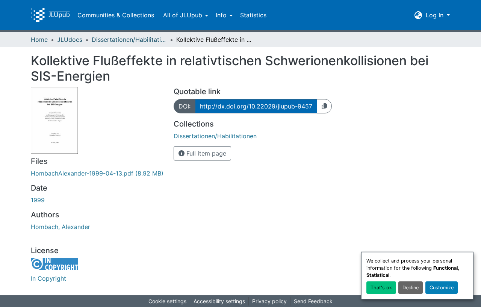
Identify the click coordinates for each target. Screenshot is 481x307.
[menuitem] (185, 15)
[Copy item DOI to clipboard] (324, 106)
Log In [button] (435, 15)
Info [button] (221, 15)
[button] (50, 15)
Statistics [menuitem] (253, 15)
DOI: (184, 106)
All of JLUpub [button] (182, 15)
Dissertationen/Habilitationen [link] (129, 39)
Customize (442, 287)
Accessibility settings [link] (219, 301)
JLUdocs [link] (69, 39)
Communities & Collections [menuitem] (115, 15)
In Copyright (48, 278)
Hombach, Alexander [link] (60, 227)
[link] (98, 173)
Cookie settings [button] (167, 301)
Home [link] (39, 39)
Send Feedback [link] (313, 301)
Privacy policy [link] (269, 301)
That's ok (381, 287)
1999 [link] (38, 200)
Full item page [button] (205, 153)
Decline (410, 287)
